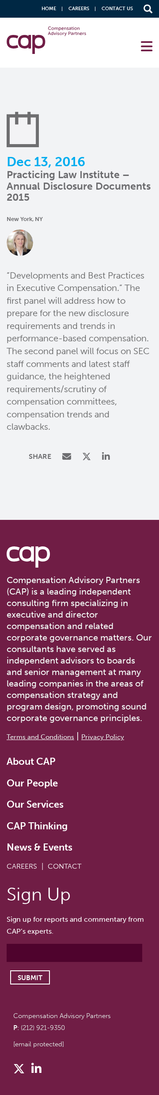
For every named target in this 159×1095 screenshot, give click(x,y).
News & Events (39, 847)
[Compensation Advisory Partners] (28, 557)
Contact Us (117, 8)
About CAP (31, 761)
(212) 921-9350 (43, 1028)
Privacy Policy (102, 737)
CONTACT (64, 866)
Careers (78, 8)
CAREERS (22, 866)
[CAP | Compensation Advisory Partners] (46, 40)
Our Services (35, 804)
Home (49, 8)
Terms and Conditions (40, 737)
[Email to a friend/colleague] (67, 457)
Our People (32, 783)
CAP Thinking (37, 826)
